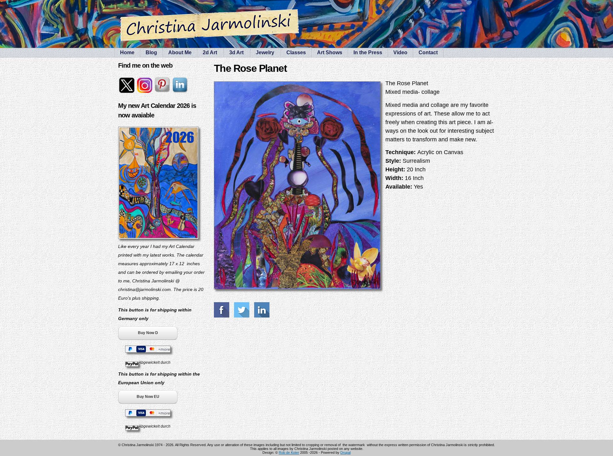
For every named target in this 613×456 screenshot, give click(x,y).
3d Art (236, 52)
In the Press (367, 52)
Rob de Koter (289, 452)
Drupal (345, 452)
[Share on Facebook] (222, 310)
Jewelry (265, 52)
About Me (180, 52)
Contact (428, 52)
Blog (151, 52)
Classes (296, 52)
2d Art (210, 52)
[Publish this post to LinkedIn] (262, 310)
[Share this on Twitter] (242, 310)
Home (127, 52)
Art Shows (329, 52)
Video (400, 52)
